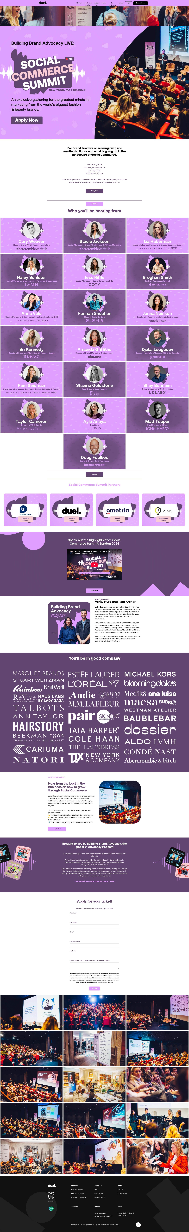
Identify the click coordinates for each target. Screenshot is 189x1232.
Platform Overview (77, 1189)
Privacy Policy (114, 1225)
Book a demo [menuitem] (140, 3)
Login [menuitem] (128, 3)
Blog (95, 1189)
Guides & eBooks (99, 1197)
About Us (120, 1189)
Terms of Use (105, 1225)
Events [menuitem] (104, 3)
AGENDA (94, 204)
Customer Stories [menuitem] (88, 4)
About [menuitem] (121, 3)
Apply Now (94, 191)
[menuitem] (150, 2)
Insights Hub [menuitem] (96, 4)
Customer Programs (77, 1193)
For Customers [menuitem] (112, 4)
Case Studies (98, 1193)
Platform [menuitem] (79, 3)
